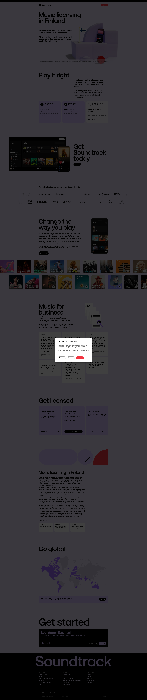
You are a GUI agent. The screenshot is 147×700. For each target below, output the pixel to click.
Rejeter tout (70, 357)
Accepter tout (80, 357)
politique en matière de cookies (75, 351)
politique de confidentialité (67, 353)
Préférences (62, 357)
